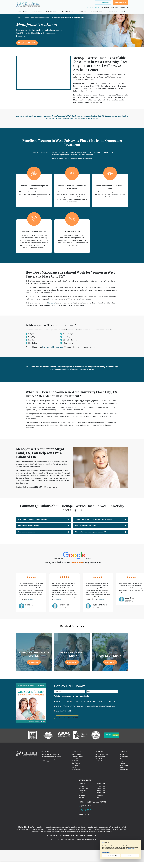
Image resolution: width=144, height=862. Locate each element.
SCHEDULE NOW (28, 43)
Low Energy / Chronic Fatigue (81, 701)
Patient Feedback (78, 761)
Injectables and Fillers (101, 754)
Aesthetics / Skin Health (63, 711)
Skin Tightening (99, 756)
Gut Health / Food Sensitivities (65, 706)
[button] (103, 2)
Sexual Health (82, 11)
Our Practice (124, 756)
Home (18, 17)
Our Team (123, 759)
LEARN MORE (34, 662)
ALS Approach (76, 769)
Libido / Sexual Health (108, 706)
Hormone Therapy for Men (50, 754)
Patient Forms (76, 759)
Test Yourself (76, 754)
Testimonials (124, 765)
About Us (123, 11)
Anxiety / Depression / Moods (88, 706)
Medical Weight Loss (67, 11)
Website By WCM (90, 839)
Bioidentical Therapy (48, 759)
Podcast (122, 763)
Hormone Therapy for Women (51, 756)
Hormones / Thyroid (62, 701)
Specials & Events (112, 11)
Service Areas (84, 814)
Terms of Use (52, 839)
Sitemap (60, 839)
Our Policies (76, 763)
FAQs (74, 767)
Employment (124, 769)
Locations (26, 17)
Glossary (75, 765)
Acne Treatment (99, 761)
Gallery (122, 767)
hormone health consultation (53, 347)
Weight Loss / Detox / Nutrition (104, 701)
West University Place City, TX (40, 17)
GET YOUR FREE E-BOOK (67, 718)
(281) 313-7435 (86, 806)
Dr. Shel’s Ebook (77, 756)
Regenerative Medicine (96, 11)
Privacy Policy (69, 839)
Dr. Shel (122, 754)
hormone (51, 303)
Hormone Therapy (22, 11)
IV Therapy (45, 761)
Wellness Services (37, 11)
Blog (121, 761)
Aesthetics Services (51, 11)
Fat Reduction (99, 759)
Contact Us (79, 839)
